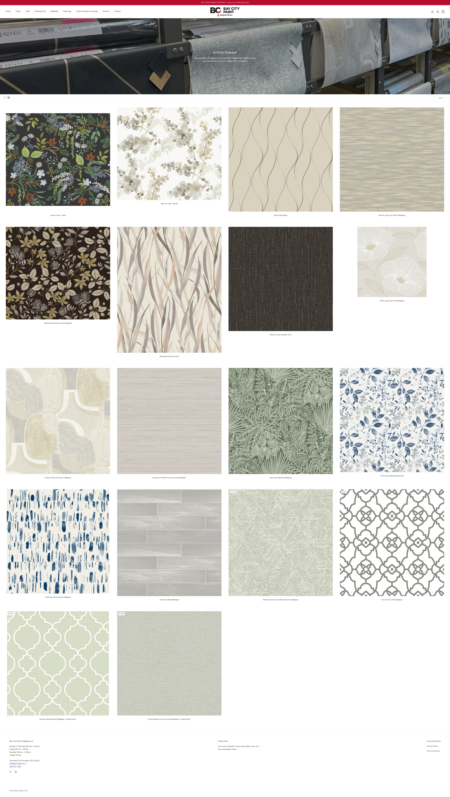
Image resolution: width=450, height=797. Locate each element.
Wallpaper (54, 11)
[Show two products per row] (5, 97)
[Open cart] (443, 11)
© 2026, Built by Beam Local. (18, 790)
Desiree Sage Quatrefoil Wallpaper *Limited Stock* (58, 719)
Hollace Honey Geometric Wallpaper (58, 478)
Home (8, 11)
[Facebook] (10, 771)
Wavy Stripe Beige (280, 215)
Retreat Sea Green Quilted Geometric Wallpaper (280, 600)
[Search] (438, 11)
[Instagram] (16, 771)
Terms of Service (433, 751)
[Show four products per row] (9, 97)
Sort (441, 98)
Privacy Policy (432, 746)
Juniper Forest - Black (58, 215)
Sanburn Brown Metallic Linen (281, 335)
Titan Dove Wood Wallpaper (169, 600)
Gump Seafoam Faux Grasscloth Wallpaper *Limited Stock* (169, 719)
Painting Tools (40, 11)
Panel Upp (67, 11)
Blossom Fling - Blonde (169, 204)
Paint (28, 11)
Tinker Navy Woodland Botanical (392, 476)
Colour (18, 11)
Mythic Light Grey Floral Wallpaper (392, 301)
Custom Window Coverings (87, 11)
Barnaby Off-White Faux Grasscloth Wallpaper (169, 478)
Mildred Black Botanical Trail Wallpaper (58, 323)
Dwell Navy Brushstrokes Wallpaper (58, 597)
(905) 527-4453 (15, 766)
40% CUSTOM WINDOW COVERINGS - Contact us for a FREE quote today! (225, 2)
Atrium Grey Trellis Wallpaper (392, 600)
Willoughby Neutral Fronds (169, 356)
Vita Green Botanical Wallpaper (280, 478)
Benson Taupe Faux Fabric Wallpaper (392, 215)
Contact (117, 11)
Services (106, 11)
